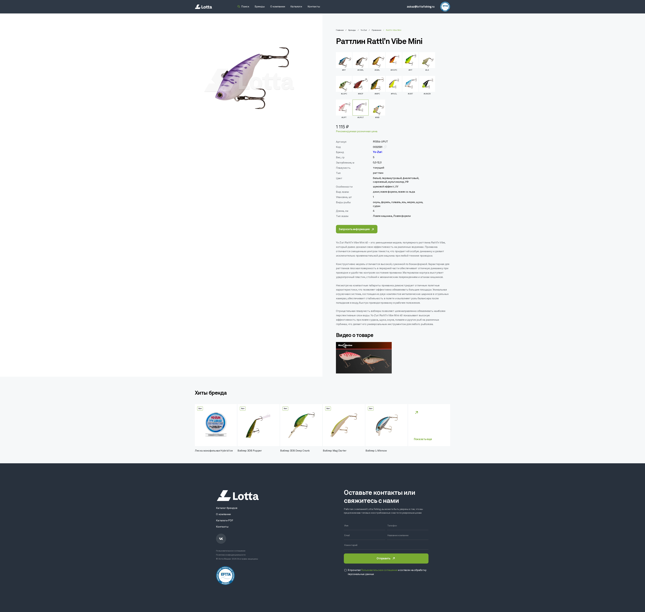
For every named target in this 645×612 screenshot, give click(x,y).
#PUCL (394, 94)
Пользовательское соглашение (230, 551)
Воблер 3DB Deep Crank (295, 450)
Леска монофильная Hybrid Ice (214, 450)
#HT (410, 70)
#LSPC (344, 94)
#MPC (377, 94)
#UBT (410, 94)
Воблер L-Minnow (376, 450)
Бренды (352, 30)
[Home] (203, 7)
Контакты (222, 527)
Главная (339, 30)
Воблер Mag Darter (335, 450)
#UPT (344, 118)
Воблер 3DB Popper (250, 450)
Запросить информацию (354, 229)
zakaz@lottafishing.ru (421, 7)
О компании (223, 514)
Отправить (383, 558)
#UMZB (427, 94)
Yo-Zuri (364, 30)
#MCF (360, 94)
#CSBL (360, 70)
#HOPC (394, 70)
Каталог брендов (226, 508)
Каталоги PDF (224, 520)
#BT (344, 70)
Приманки (376, 30)
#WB (377, 118)
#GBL (377, 70)
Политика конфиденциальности (231, 555)
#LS (427, 70)
